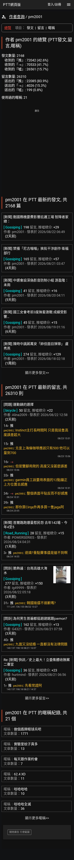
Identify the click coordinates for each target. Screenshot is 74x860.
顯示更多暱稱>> (37, 818)
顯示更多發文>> (37, 373)
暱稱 (51, 28)
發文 (30, 28)
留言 (40, 28)
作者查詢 (17, 16)
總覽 (7, 28)
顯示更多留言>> (37, 698)
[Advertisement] (37, 150)
